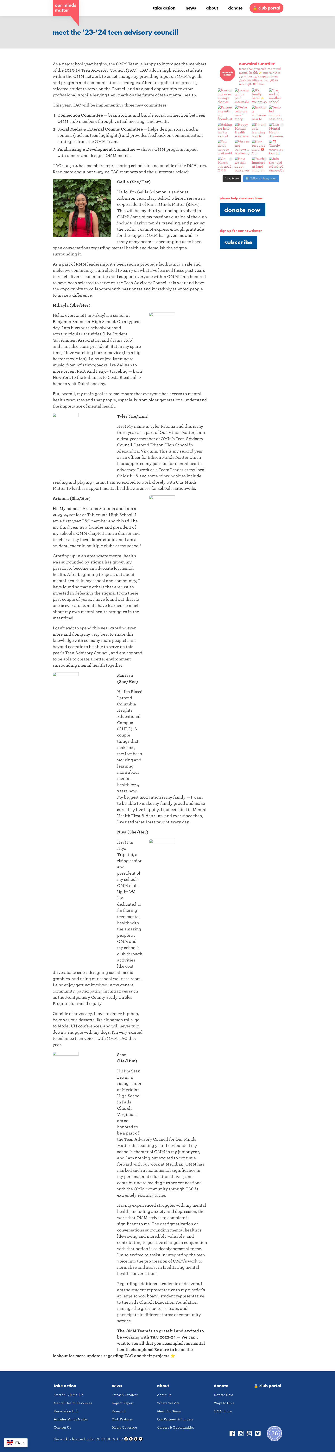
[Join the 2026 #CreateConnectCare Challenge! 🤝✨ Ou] (276, 164)
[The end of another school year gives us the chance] (276, 96)
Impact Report (123, 1403)
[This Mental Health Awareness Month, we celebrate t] (276, 130)
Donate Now (242, 210)
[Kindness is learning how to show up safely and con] (259, 130)
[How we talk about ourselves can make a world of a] (242, 164)
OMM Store (223, 1411)
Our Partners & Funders (175, 1419)
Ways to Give (224, 1403)
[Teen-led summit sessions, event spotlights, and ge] (276, 113)
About (212, 8)
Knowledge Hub (66, 1411)
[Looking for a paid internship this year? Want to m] (242, 96)
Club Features (122, 1419)
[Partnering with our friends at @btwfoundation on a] (225, 113)
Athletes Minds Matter (71, 1419)
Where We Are (168, 1403)
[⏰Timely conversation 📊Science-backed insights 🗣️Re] (276, 147)
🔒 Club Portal (266, 8)
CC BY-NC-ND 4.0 (109, 1439)
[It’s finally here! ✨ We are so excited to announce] (259, 96)
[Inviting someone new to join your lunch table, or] (259, 113)
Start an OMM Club (69, 1395)
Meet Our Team (169, 1411)
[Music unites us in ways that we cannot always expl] (225, 96)
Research (119, 1411)
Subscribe (238, 242)
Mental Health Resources (73, 1403)
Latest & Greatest (125, 1395)
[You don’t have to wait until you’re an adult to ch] (225, 147)
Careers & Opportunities (175, 1427)
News (191, 8)
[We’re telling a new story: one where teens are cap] (242, 113)
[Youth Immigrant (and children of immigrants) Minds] (259, 164)
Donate (235, 8)
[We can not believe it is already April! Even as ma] (242, 147)
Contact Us (62, 1427)
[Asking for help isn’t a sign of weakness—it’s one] (225, 130)
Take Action (164, 8)
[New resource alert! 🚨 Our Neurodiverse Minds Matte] (259, 147)
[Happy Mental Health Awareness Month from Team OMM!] (242, 130)
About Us (164, 1395)
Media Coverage (124, 1427)
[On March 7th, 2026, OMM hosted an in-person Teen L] (225, 164)
